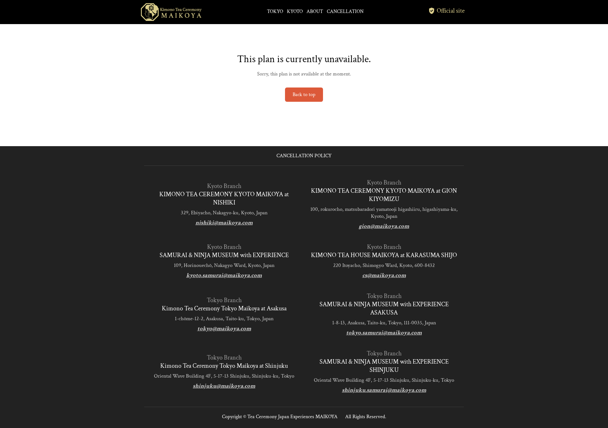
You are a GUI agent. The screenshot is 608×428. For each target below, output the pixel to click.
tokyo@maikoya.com (224, 329)
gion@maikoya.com (384, 226)
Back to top (304, 94)
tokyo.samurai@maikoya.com (384, 333)
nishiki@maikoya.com (224, 223)
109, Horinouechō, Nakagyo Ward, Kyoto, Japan (224, 265)
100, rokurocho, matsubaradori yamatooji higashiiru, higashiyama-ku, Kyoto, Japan (384, 213)
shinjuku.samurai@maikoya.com (384, 390)
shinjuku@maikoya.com (224, 386)
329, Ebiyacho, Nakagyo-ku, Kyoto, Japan (224, 212)
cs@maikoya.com (384, 275)
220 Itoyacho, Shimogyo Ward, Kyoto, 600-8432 (384, 265)
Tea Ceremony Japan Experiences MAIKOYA (292, 416)
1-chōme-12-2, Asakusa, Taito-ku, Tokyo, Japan (224, 318)
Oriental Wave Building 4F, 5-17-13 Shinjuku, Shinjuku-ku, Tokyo (224, 376)
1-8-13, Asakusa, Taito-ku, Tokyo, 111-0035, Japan (384, 322)
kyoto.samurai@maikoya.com (224, 275)
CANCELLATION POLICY (304, 155)
